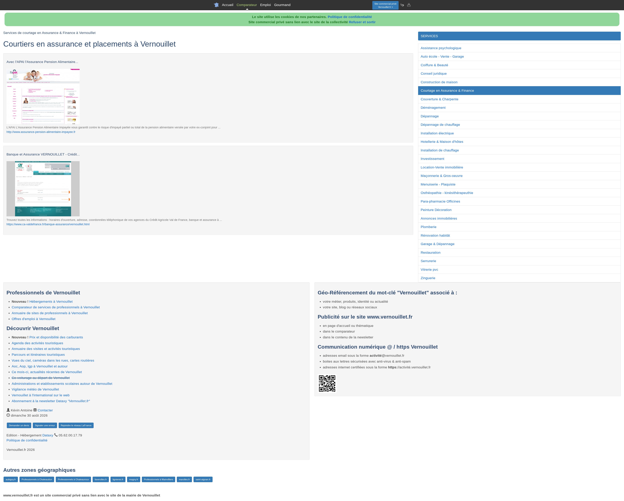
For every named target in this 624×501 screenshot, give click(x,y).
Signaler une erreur (45, 425)
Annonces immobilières (439, 218)
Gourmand (282, 5)
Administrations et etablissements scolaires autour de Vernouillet (62, 383)
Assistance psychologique (441, 48)
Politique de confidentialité (350, 17)
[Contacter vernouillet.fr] (408, 5)
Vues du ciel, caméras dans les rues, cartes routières (53, 360)
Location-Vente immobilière (442, 167)
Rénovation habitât (435, 235)
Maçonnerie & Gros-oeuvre (442, 176)
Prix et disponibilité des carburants (56, 337)
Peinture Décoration (436, 210)
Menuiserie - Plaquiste (438, 184)
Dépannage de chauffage (440, 124)
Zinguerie (428, 278)
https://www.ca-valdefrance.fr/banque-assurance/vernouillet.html (48, 224)
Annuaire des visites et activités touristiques (46, 349)
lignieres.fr (118, 479)
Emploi (265, 5)
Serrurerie (428, 261)
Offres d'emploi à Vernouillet (33, 319)
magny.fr (133, 479)
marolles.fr (184, 479)
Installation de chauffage (440, 150)
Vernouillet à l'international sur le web (41, 395)
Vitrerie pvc (429, 269)
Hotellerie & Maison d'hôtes (442, 141)
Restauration (431, 252)
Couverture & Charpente (439, 99)
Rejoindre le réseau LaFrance (76, 425)
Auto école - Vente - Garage (442, 56)
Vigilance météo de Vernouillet (35, 389)
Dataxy (47, 435)
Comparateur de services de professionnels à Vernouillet (56, 307)
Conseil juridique (434, 73)
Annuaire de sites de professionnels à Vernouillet (50, 313)
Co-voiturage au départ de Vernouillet (41, 378)
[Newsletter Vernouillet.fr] (402, 5)
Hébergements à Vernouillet (51, 301)
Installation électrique (437, 133)
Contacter (45, 410)
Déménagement (433, 107)
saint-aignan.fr (203, 479)
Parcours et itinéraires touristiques (38, 354)
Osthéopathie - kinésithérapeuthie (447, 193)
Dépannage (430, 116)
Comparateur (247, 5)
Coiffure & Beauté (434, 65)
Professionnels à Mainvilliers (158, 479)
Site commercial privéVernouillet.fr (385, 5)
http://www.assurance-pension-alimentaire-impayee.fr (40, 132)
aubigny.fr (11, 479)
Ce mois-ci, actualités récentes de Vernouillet (47, 372)
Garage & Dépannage (438, 244)
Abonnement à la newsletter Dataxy (51, 401)
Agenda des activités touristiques (37, 343)
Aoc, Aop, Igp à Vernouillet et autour (40, 366)
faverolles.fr (101, 479)
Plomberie (428, 227)
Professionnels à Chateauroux (73, 479)
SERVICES (429, 36)
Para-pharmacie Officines (440, 201)
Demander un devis (19, 425)
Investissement (432, 159)
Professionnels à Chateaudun (37, 479)
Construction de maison (439, 82)
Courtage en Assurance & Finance (447, 90)
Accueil (227, 5)
